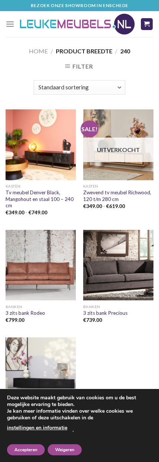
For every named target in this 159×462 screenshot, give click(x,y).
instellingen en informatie (37, 427)
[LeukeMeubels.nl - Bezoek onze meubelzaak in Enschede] (77, 24)
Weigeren (64, 450)
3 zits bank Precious (105, 313)
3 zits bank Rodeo (25, 313)
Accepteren (25, 450)
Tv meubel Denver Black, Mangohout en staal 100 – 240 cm (40, 198)
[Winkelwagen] (147, 24)
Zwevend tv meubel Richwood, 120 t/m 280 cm (117, 195)
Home (38, 51)
